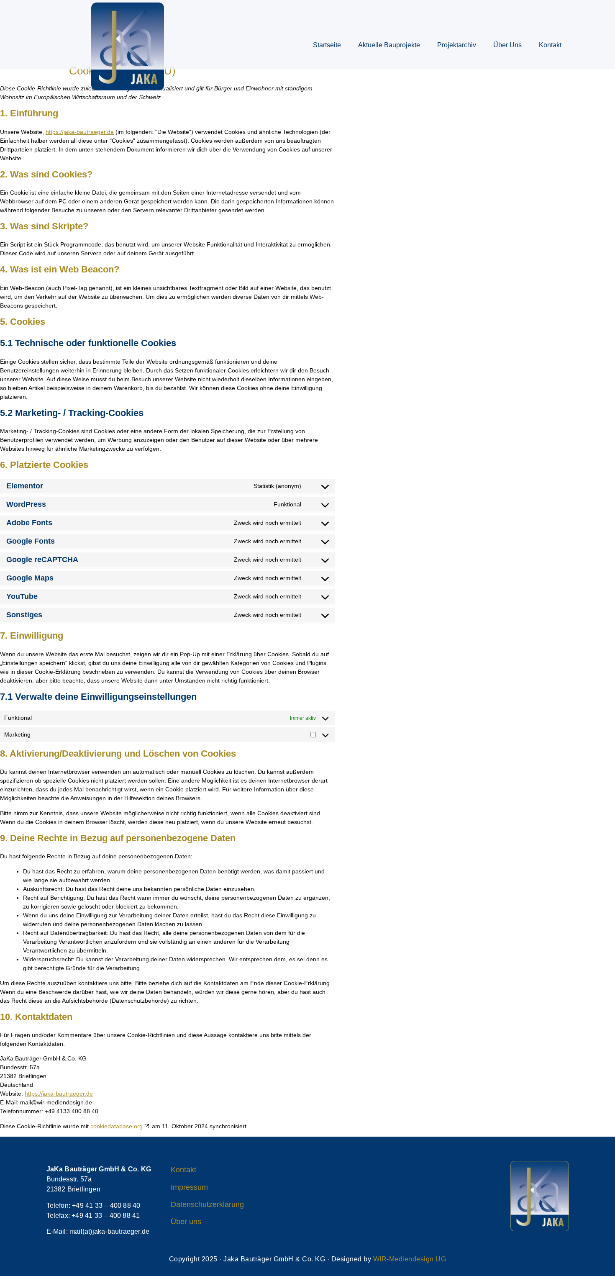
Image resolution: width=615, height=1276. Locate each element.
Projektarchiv (456, 45)
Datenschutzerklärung (207, 1204)
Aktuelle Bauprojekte (389, 45)
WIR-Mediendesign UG (409, 1259)
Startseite (327, 45)
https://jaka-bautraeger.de (80, 131)
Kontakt (550, 45)
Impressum (189, 1187)
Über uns (507, 45)
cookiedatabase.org (116, 1126)
